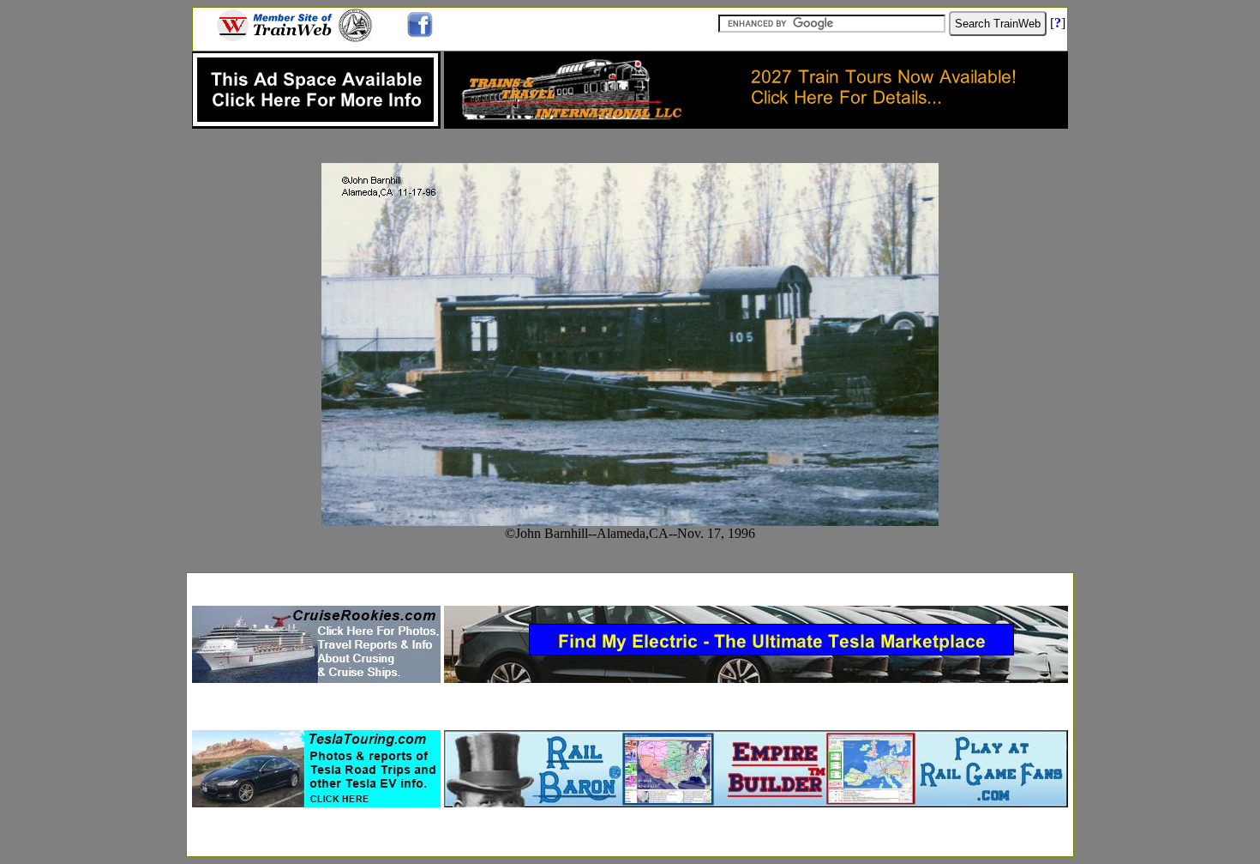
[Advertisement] (630, 583)
